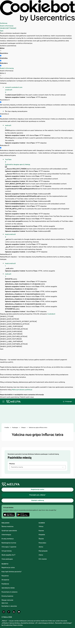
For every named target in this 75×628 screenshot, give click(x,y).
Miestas (12, 463)
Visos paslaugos (7, 559)
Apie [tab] (1, 31)
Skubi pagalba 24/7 (8, 555)
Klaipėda (42, 534)
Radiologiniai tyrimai (9, 543)
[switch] (0, 55)
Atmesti (3, 397)
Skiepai (23, 427)
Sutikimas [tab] (3, 23)
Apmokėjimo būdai (8, 588)
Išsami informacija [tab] (6, 26)
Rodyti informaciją (7, 68)
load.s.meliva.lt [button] (10, 236)
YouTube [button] (8, 161)
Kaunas (41, 530)
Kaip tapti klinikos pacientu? (11, 571)
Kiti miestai (43, 559)
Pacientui (5, 564)
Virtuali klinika (7, 551)
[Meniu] (3, 402)
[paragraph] (37, 370)
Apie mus (5, 603)
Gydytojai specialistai (9, 530)
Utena (41, 555)
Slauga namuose (7, 600)
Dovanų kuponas (7, 596)
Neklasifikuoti (6, 254)
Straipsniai (5, 580)
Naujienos (5, 576)
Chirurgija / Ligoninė (9, 547)
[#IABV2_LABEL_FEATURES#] (11, 334)
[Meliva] (37, 484)
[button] (40, 90)
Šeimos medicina (7, 526)
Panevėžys (42, 543)
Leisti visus (30, 397)
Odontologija (6, 534)
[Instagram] (4, 612)
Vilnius (41, 526)
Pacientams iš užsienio (9, 592)
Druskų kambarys (8, 538)
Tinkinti (22, 397)
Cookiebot (51, 314)
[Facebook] (9, 612)
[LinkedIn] (14, 612)
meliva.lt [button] (8, 127)
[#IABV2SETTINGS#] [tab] (8, 28)
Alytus (41, 547)
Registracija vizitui (8, 567)
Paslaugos (15, 427)
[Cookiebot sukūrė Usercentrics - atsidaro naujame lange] (37, 11)
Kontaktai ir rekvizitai (9, 606)
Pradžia (7, 427)
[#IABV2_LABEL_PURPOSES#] (11, 326)
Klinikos (42, 522)
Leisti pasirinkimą (12, 397)
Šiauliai (41, 538)
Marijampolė (43, 551)
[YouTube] (19, 612)
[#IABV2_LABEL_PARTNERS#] (11, 341)
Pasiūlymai (5, 584)
